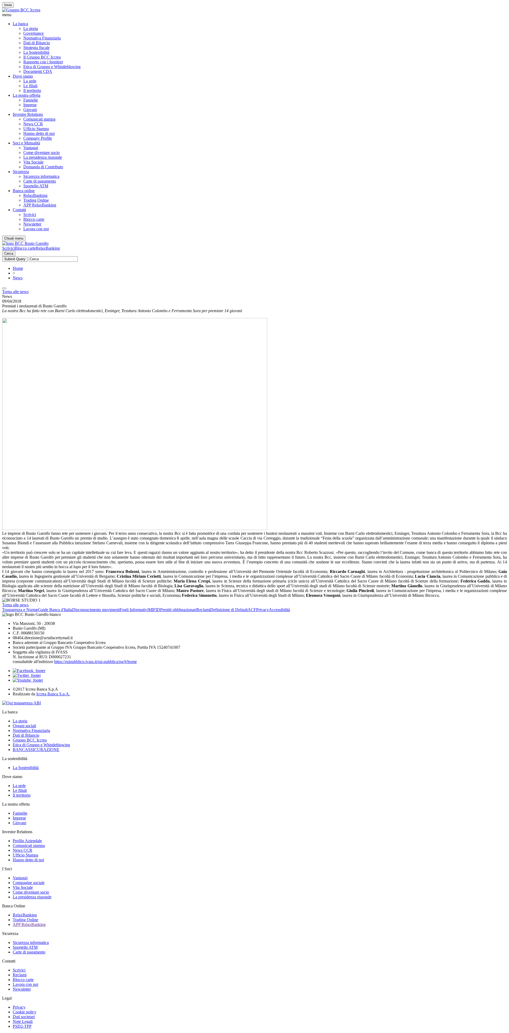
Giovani (30, 109)
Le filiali (30, 85)
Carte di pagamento (39, 181)
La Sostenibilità (36, 52)
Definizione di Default (229, 609)
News (18, 278)
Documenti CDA (37, 71)
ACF (252, 609)
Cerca (8, 253)
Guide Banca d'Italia (55, 609)
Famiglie (30, 100)
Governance (33, 33)
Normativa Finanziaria (42, 38)
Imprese (30, 105)
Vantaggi (30, 147)
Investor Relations (28, 114)
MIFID (154, 609)
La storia (30, 28)
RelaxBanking (35, 195)
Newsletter (32, 224)
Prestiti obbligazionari (178, 609)
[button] (254, 14)
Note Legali (23, 1021)
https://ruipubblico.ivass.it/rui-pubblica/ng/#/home (95, 661)
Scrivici (29, 214)
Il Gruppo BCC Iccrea (42, 57)
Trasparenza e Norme (20, 609)
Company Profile (37, 138)
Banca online (24, 190)
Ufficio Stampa (36, 128)
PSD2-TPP (22, 1026)
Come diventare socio (41, 152)
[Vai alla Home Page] (25, 243)
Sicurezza (21, 171)
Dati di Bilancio (36, 43)
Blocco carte (33, 219)
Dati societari (24, 1016)
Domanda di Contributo (43, 167)
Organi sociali (24, 725)
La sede (29, 81)
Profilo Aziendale (27, 840)
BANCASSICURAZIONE (36, 749)
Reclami (203, 609)
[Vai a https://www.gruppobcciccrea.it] (21, 10)
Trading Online (36, 200)
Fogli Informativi (134, 609)
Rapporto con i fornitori (43, 62)
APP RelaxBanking (39, 205)
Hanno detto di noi (39, 133)
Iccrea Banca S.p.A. (53, 694)
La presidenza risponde (42, 157)
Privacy (262, 609)
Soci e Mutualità (26, 143)
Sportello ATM (35, 186)
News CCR (33, 124)
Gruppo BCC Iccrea (30, 740)
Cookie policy (24, 1012)
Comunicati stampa (39, 119)
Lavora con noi (36, 229)
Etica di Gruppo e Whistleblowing (52, 66)
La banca (20, 23)
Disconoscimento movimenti (96, 609)
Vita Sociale (33, 162)
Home (18, 268)
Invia (8, 5)
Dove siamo (23, 76)
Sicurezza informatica (41, 176)
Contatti (19, 210)
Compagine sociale (29, 882)
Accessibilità (279, 609)
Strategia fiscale (36, 47)
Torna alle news (15, 291)
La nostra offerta (26, 95)
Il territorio (32, 90)
